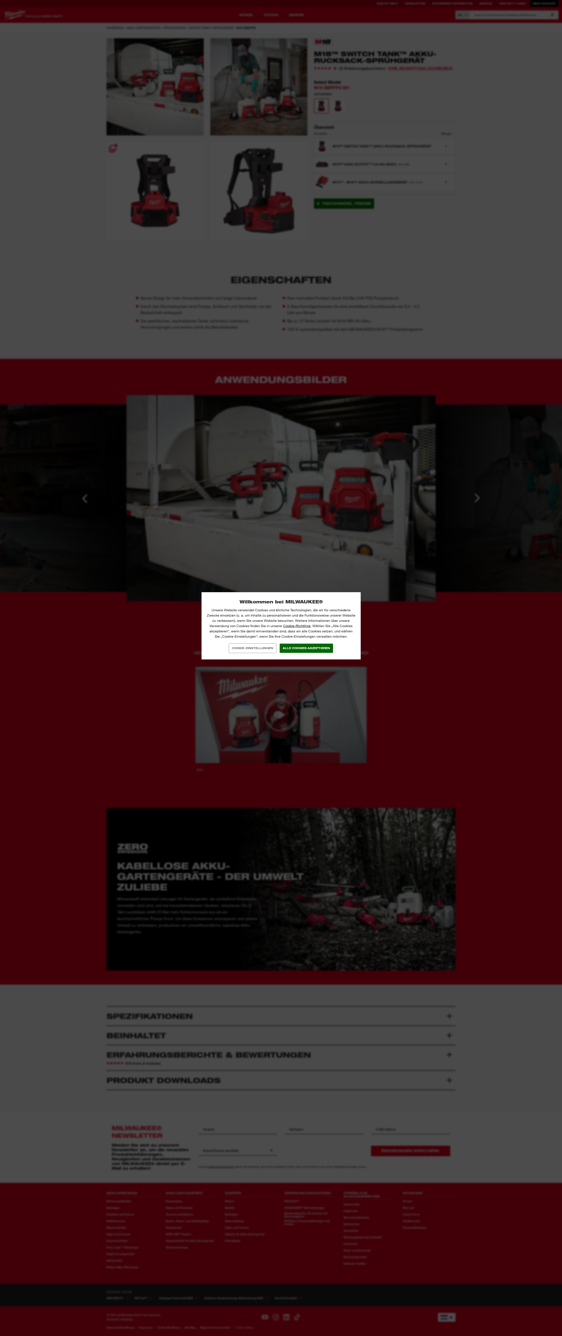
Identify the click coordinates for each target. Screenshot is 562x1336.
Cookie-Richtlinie (297, 626)
